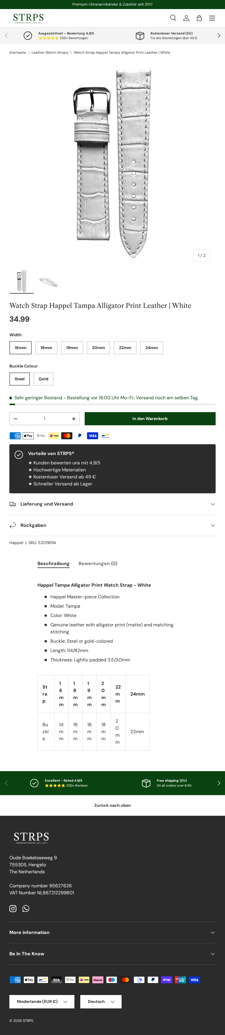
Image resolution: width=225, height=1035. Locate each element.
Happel (16, 542)
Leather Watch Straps (50, 52)
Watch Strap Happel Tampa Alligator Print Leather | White (122, 52)
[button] (199, 18)
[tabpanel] (113, 663)
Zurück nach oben (112, 805)
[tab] (54, 563)
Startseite (17, 52)
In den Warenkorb (150, 418)
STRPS (28, 1020)
